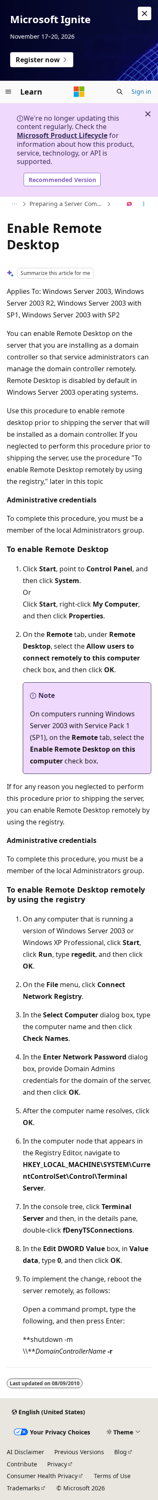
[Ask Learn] (130, 204)
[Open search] (119, 91)
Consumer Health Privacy (42, 1476)
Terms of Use (112, 1476)
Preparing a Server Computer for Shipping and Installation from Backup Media (67, 204)
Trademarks (23, 1488)
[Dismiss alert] (144, 13)
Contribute (22, 1464)
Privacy (57, 1464)
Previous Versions (79, 1452)
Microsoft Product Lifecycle (62, 135)
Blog (120, 1452)
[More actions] (144, 204)
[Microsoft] (79, 91)
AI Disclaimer (25, 1452)
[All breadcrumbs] (14, 204)
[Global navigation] (8, 91)
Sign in (141, 91)
